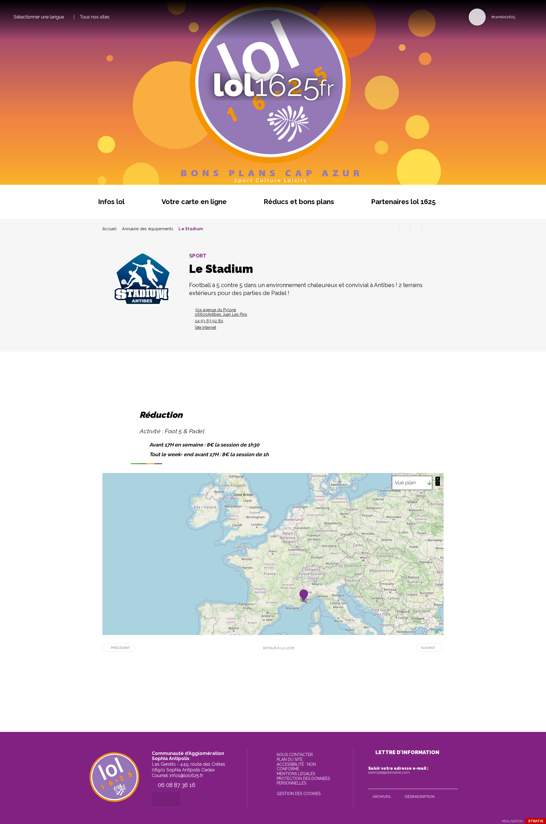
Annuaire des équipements (147, 229)
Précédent (120, 648)
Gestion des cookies (298, 793)
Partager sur (427, 229)
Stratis (535, 821)
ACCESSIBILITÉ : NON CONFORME (296, 766)
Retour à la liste (278, 648)
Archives (381, 796)
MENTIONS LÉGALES (296, 773)
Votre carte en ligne (194, 202)
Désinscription (420, 796)
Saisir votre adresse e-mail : (398, 770)
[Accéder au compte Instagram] (530, 16)
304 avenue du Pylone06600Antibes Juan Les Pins (221, 312)
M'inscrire (452, 783)
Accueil (109, 229)
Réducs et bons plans (299, 202)
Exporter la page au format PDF (404, 229)
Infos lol (111, 202)
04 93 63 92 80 (209, 321)
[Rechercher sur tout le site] (477, 17)
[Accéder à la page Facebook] (521, 16)
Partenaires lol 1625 (403, 202)
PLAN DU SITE (290, 759)
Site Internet (205, 327)
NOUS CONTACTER (295, 754)
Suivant (428, 648)
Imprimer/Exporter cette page (392, 229)
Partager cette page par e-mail (416, 229)
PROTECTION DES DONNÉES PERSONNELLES (303, 780)
